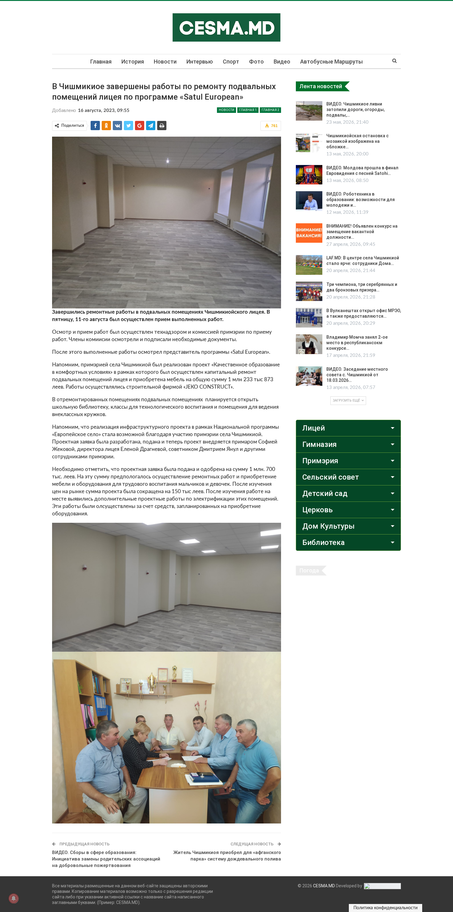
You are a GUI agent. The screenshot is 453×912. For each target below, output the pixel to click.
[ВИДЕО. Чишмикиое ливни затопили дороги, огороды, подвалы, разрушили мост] (309, 111)
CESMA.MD (324, 885)
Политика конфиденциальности (385, 908)
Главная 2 (270, 110)
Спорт (231, 61)
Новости (165, 61)
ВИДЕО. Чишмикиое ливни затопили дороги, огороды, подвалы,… (355, 109)
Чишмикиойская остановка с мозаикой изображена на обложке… (357, 141)
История (132, 61)
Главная (101, 61)
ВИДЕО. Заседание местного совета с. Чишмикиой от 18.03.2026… (357, 375)
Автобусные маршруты (331, 61)
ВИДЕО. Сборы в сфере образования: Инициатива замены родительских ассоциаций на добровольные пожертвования (106, 859)
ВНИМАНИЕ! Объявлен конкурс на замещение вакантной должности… (362, 232)
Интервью (199, 61)
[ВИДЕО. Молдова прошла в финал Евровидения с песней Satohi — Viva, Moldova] (309, 175)
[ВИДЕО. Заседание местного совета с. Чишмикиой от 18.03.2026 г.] (309, 376)
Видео (282, 61)
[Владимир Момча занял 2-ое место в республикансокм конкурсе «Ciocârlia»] (309, 344)
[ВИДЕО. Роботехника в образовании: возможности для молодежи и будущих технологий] (309, 201)
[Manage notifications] (13, 898)
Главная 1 (248, 110)
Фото (256, 61)
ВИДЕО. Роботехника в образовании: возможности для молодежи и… (360, 200)
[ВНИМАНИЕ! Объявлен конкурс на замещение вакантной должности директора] (309, 233)
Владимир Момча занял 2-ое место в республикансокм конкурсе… (357, 343)
